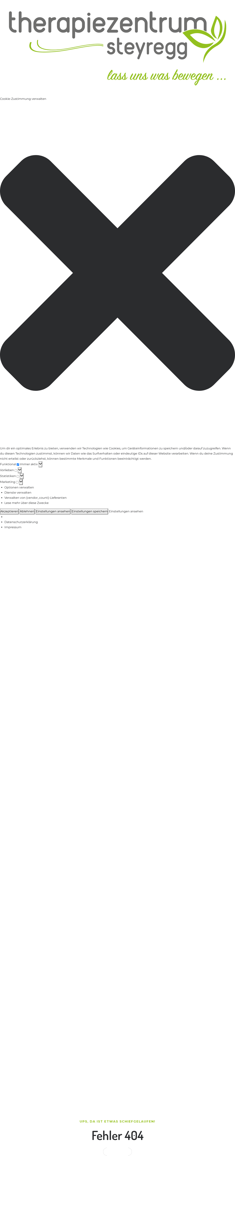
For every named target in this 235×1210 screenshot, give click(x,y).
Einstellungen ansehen (53, 511)
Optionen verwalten (19, 487)
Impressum (12, 527)
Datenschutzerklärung (21, 522)
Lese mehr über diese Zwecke (26, 503)
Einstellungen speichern (90, 511)
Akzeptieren (9, 511)
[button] (117, 273)
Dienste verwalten (17, 492)
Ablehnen (27, 511)
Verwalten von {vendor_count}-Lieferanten (35, 497)
